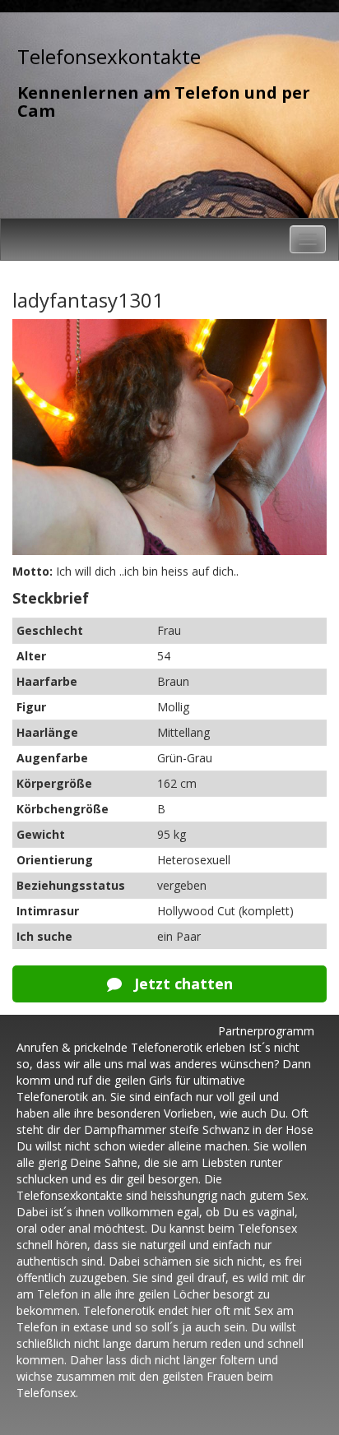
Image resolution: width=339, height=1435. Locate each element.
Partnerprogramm (266, 1031)
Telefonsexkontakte (109, 56)
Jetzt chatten (181, 983)
